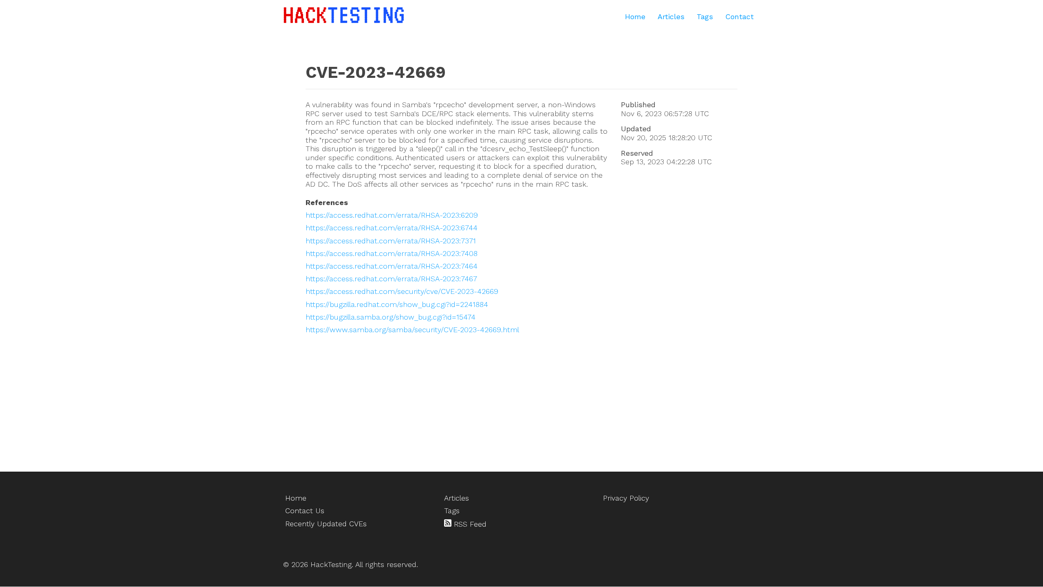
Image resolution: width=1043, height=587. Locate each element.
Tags (705, 16)
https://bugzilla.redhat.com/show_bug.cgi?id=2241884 (397, 304)
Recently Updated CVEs (326, 523)
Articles (671, 16)
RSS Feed (468, 524)
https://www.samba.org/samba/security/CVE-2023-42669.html (412, 329)
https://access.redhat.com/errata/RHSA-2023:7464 (391, 266)
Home (635, 16)
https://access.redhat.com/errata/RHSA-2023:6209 (392, 215)
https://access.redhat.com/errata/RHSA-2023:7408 (391, 253)
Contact (739, 16)
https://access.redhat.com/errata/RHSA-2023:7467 (391, 278)
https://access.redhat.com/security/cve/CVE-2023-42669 (402, 291)
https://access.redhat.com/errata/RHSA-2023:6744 (391, 227)
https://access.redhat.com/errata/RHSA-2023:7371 (391, 240)
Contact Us (304, 510)
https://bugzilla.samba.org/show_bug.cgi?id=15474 (390, 317)
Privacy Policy (626, 498)
